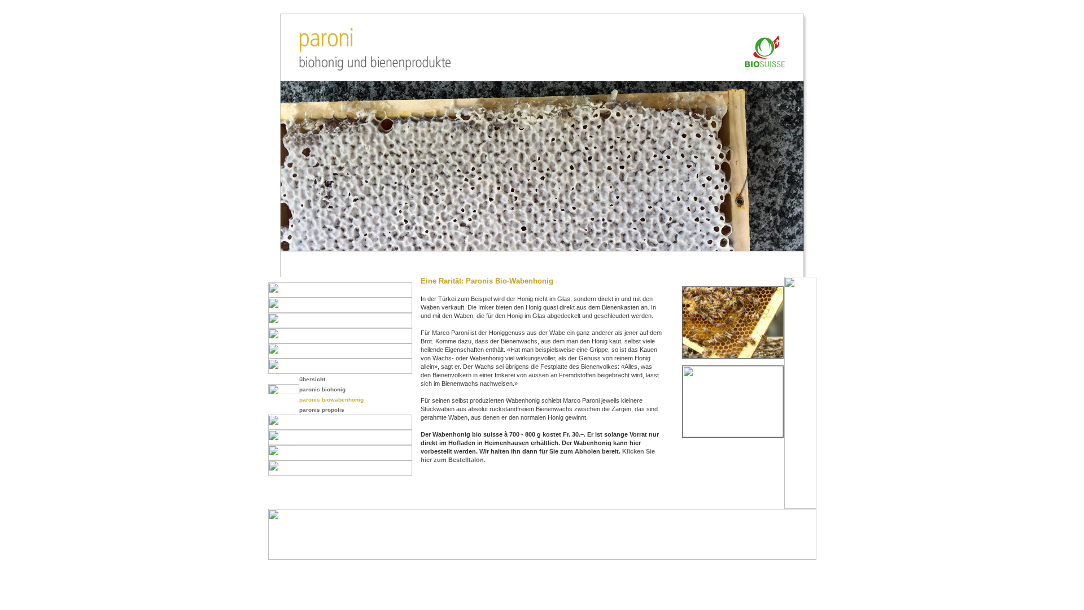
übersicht (312, 379)
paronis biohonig (322, 389)
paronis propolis (321, 410)
